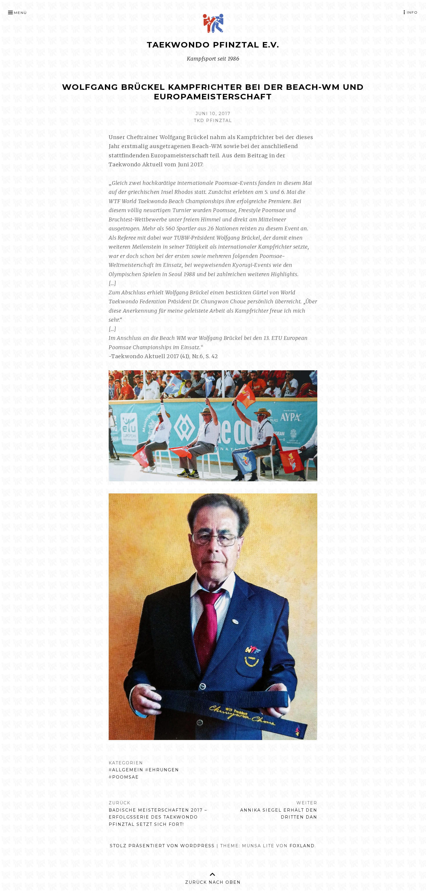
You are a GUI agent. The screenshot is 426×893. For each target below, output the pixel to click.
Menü (20, 12)
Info (412, 12)
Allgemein (127, 769)
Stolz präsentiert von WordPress (162, 845)
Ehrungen (164, 769)
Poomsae (125, 777)
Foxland (302, 845)
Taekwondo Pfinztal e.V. (213, 45)
